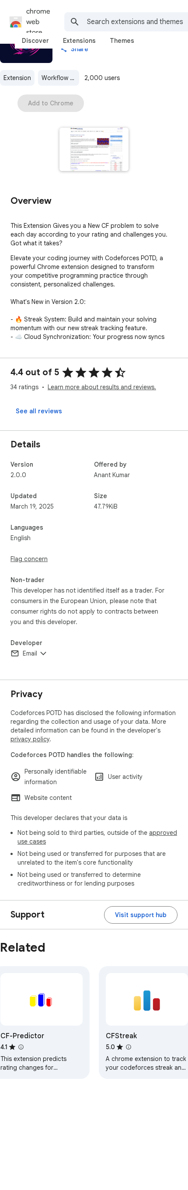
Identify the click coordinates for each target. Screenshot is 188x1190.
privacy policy (29, 739)
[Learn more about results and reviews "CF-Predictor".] (20, 1046)
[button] (94, 150)
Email (30, 653)
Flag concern (29, 559)
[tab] (35, 41)
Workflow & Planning (60, 78)
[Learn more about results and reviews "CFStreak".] (128, 1046)
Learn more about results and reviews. (102, 387)
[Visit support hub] (141, 914)
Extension (17, 78)
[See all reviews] (38, 411)
